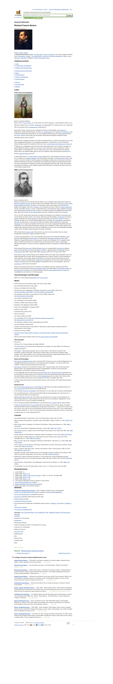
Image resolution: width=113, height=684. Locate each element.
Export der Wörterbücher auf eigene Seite (59, 9)
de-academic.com (18, 17)
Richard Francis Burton (20, 560)
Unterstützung (37, 622)
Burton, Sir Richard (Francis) (22, 613)
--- (55, 428)
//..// (23, 292)
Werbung (42, 622)
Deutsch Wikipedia (29, 18)
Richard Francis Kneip (64, 553)
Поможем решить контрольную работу (32, 550)
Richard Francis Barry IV (23, 553)
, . (26, 473)
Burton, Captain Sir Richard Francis (24, 587)
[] (52, 124)
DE (70, 9)
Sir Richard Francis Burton (21, 583)
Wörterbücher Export (18, 624)
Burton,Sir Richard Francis (21, 600)
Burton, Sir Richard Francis (22, 607)
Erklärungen (38, 18)
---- (24, 450)
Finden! (69, 15)
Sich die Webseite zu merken (40, 9)
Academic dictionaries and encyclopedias (37, 12)
